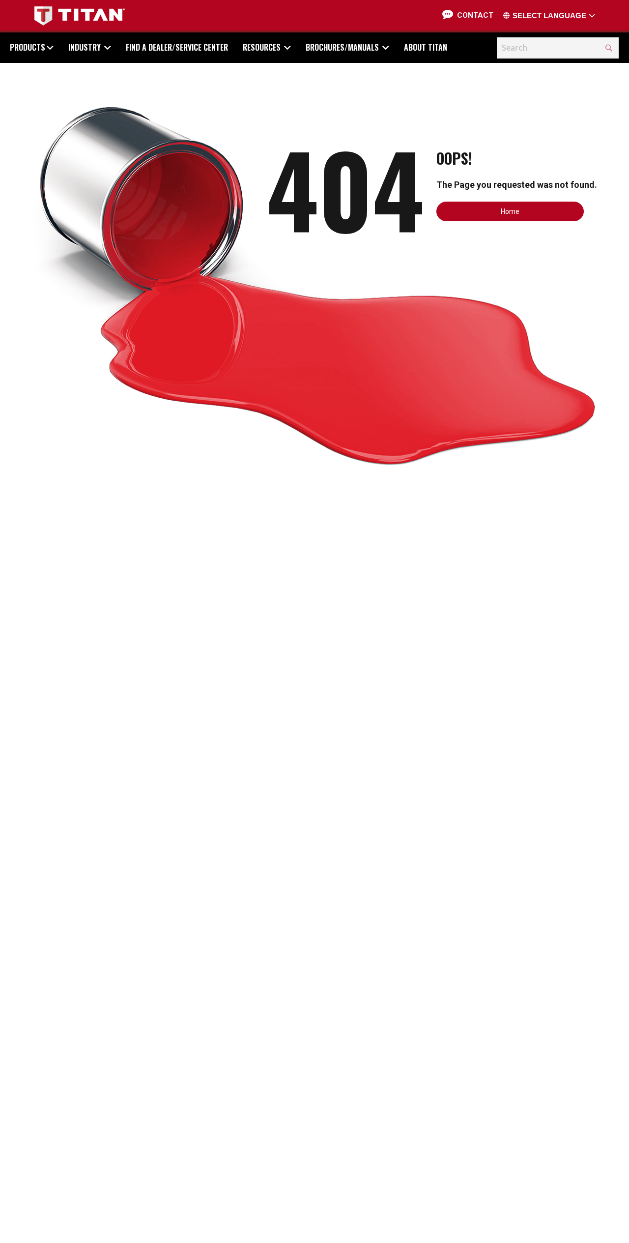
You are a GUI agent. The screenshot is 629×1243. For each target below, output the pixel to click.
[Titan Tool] (79, 16)
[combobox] (557, 48)
